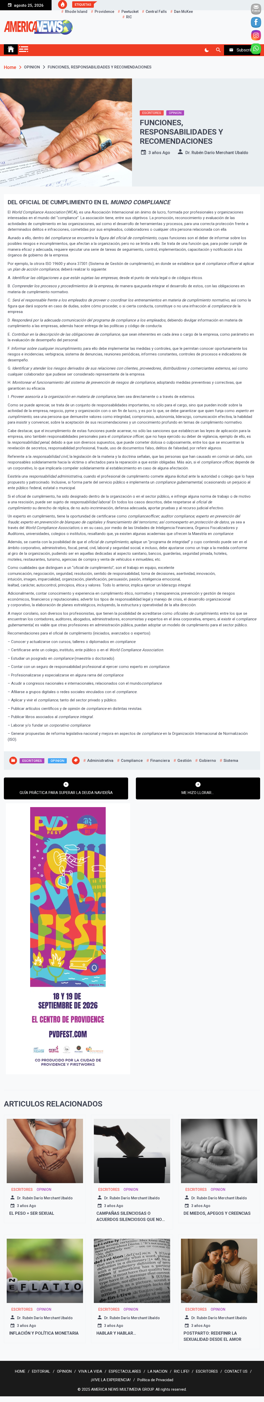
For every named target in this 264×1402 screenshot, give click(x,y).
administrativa (100, 760)
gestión (184, 760)
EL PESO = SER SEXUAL (31, 1213)
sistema (231, 760)
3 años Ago (159, 152)
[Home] (11, 49)
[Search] (218, 50)
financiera (160, 760)
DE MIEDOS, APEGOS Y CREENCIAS (217, 1213)
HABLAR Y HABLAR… (116, 1333)
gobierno (207, 760)
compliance (132, 760)
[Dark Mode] (206, 50)
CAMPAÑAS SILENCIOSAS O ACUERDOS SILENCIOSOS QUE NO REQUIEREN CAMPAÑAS (129, 1219)
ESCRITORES (151, 113)
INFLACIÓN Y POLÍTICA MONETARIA (44, 1333)
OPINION (175, 113)
